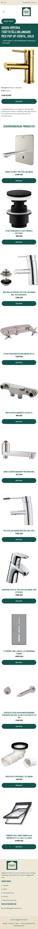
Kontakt (11, 923)
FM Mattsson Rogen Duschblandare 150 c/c (19, 354)
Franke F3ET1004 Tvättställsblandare (19, 172)
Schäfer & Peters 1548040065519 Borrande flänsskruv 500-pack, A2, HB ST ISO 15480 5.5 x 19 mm (19, 715)
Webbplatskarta (19, 926)
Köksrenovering (8, 893)
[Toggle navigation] (3, 11)
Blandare (19, 88)
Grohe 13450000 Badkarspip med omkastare (19, 472)
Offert (5, 889)
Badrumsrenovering (9, 900)
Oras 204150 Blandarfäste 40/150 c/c (19, 413)
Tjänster (6, 886)
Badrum (12, 88)
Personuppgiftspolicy (28, 923)
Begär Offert (8, 21)
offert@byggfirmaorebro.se (29, 2)
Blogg (5, 923)
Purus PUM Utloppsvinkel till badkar (19, 776)
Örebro (5, 2)
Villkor (17, 923)
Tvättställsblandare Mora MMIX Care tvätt (19, 531)
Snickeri (5, 897)
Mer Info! (19, 101)
